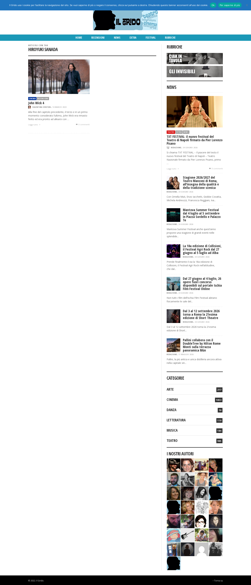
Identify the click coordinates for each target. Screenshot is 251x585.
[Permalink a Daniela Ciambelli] (215, 478)
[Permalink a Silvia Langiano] (215, 520)
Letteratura (176, 420)
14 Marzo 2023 (59, 107)
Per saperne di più (230, 5)
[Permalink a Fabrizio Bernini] (215, 492)
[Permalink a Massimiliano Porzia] (173, 563)
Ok (213, 5)
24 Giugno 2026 (190, 147)
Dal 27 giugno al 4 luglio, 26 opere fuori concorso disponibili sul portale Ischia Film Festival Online (202, 283)
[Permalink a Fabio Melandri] (173, 464)
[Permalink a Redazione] (201, 506)
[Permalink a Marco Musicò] (173, 506)
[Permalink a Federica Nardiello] (187, 548)
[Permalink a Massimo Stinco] (173, 478)
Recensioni (43, 98)
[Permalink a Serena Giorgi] (187, 478)
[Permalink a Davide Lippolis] (173, 520)
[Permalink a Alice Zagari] (215, 534)
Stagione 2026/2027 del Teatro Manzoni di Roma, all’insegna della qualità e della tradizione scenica (201, 182)
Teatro (171, 132)
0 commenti (84, 124)
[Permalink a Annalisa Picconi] (215, 506)
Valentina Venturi (41, 107)
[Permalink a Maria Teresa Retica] (215, 464)
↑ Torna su (218, 580)
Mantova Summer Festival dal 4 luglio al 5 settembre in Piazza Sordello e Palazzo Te (202, 215)
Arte (170, 389)
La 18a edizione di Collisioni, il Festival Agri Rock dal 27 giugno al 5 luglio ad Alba (202, 249)
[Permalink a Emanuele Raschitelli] (215, 548)
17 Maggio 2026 (186, 354)
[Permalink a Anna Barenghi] (201, 520)
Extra (179, 132)
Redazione (176, 147)
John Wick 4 (36, 103)
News (186, 132)
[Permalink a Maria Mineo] (173, 534)
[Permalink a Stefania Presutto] (201, 534)
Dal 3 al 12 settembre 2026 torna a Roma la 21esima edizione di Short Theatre (201, 314)
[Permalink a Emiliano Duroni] (201, 464)
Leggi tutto (33, 124)
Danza (171, 409)
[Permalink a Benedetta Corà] (201, 478)
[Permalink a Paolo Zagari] (187, 520)
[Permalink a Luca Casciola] (173, 548)
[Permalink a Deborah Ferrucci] (173, 492)
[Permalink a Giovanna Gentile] (201, 492)
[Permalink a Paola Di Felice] (187, 506)
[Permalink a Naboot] (187, 534)
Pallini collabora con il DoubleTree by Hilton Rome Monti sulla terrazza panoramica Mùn (202, 345)
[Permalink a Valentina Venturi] (187, 464)
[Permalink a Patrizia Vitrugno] (187, 492)
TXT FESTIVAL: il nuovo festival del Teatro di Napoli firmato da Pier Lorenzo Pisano (194, 140)
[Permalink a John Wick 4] (59, 76)
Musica (172, 430)
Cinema (32, 98)
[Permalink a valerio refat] (201, 548)
